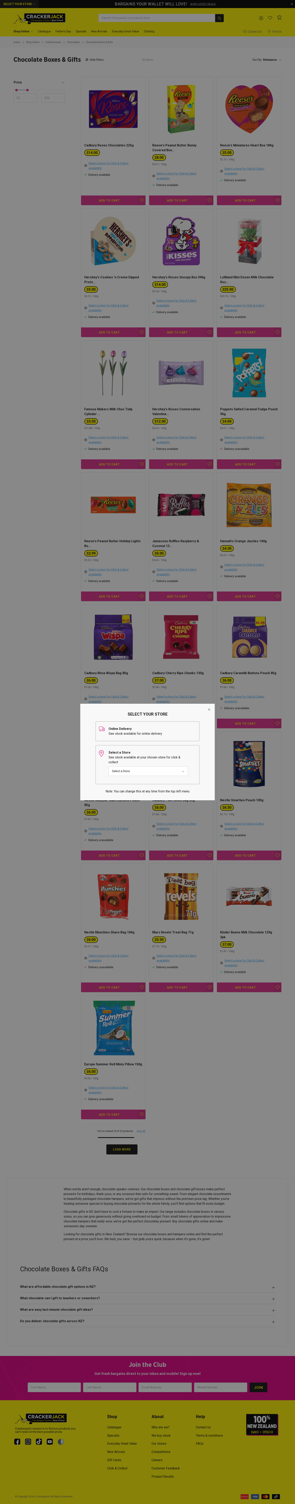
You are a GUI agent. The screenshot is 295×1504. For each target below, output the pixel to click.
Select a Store (121, 771)
